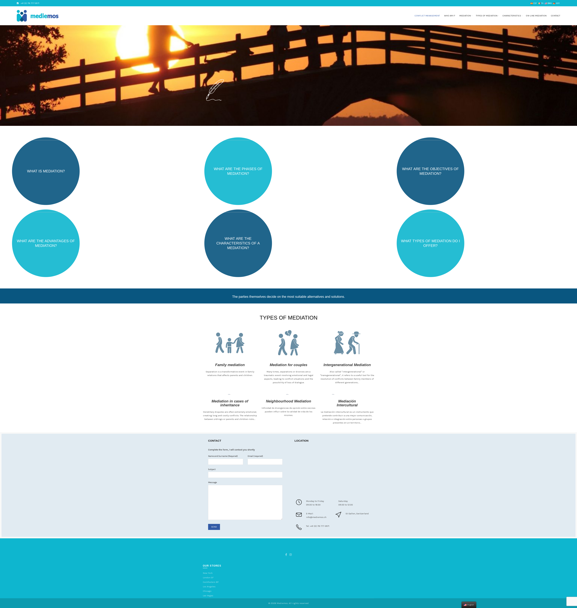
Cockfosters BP (211, 582)
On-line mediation (536, 15)
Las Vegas (208, 595)
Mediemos (282, 603)
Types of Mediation (487, 15)
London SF (208, 577)
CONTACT (555, 15)
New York (208, 573)
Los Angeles (209, 586)
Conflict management (427, 15)
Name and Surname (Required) (223, 456)
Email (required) (255, 456)
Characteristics (511, 15)
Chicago (207, 591)
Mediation (465, 15)
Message (212, 482)
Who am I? (449, 15)
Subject (212, 469)
